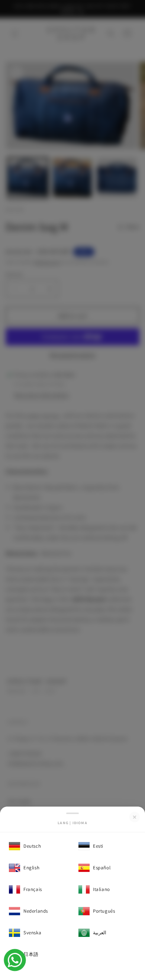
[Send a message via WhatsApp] (15, 960)
